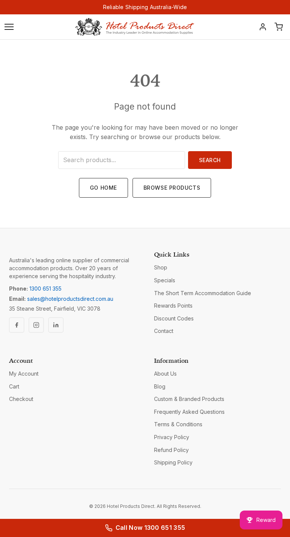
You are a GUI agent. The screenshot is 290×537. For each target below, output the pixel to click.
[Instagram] (36, 325)
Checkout (21, 399)
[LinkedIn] (55, 325)
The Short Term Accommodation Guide (202, 293)
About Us (165, 373)
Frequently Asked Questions (189, 412)
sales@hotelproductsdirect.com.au (70, 299)
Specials (164, 280)
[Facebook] (16, 325)
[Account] (263, 27)
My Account (24, 373)
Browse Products (171, 187)
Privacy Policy (171, 437)
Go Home (103, 187)
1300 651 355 (45, 288)
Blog (159, 386)
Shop (160, 267)
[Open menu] (9, 27)
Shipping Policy (173, 462)
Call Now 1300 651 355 (150, 527)
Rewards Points (173, 305)
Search (210, 160)
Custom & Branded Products (189, 399)
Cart (14, 386)
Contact (163, 331)
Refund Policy (171, 450)
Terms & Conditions (178, 424)
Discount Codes (174, 318)
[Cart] (278, 27)
